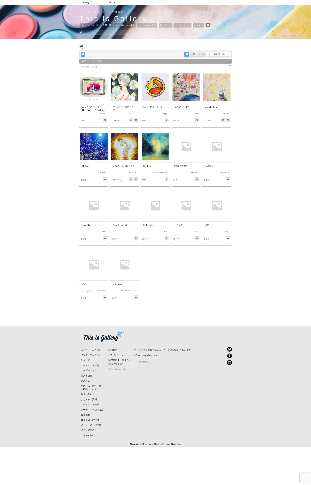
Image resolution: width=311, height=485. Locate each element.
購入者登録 (165, 25)
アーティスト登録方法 (92, 409)
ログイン (198, 25)
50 (187, 54)
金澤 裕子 (102, 172)
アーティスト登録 (147, 25)
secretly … (87, 225)
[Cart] (208, 25)
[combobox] (155, 65)
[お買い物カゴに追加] (136, 120)
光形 (207, 225)
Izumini (103, 113)
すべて (202, 54)
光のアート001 (181, 107)
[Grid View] (83, 54)
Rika (196, 113)
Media (112, 2)
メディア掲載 (87, 430)
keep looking (211, 107)
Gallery (86, 2)
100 (193, 54)
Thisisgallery (143, 361)
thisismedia (87, 435)
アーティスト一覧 (90, 25)
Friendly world (120, 225)
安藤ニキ (133, 172)
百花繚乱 (209, 166)
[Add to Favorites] (105, 120)
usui (104, 231)
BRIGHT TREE (180, 166)
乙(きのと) (132, 113)
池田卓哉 (194, 172)
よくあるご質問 (89, 399)
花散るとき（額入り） (124, 166)
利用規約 (112, 350)
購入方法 (85, 380)
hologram (117, 284)
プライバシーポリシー (119, 355)
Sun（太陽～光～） (153, 107)
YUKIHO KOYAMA (129, 290)
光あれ (85, 284)
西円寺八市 (224, 172)
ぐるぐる (178, 225)
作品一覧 (107, 25)
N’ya (165, 113)
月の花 (85, 166)
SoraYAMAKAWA (159, 172)
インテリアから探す (91, 355)
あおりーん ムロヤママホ (94, 290)
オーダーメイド (182, 25)
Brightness (148, 166)
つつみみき (224, 231)
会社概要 (85, 414)
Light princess (150, 225)
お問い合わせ (87, 394)
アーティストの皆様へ (92, 425)
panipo (226, 113)
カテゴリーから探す (125, 25)
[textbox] (155, 67)
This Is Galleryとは (90, 419)
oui (196, 231)
